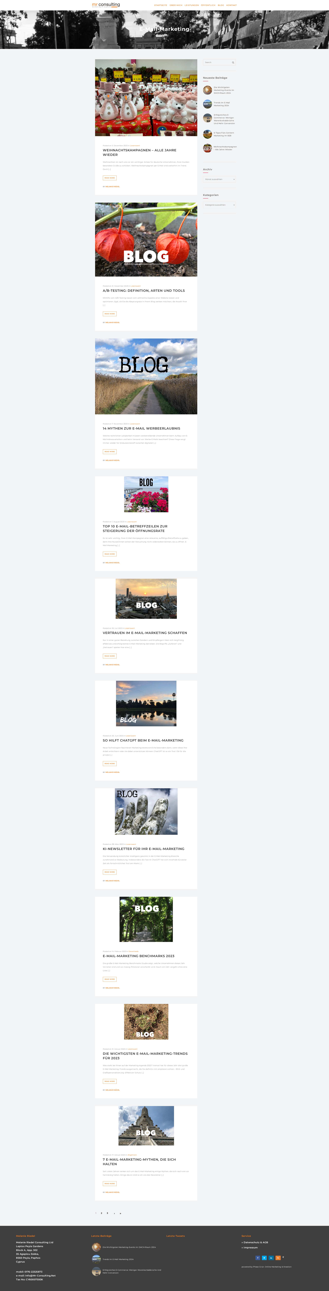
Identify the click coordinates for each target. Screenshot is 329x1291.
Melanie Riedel (113, 187)
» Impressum (250, 1247)
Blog (221, 5)
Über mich (176, 5)
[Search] (233, 62)
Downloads (134, 951)
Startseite (160, 5)
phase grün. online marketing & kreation (272, 1267)
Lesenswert (135, 146)
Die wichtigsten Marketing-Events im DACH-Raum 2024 (224, 90)
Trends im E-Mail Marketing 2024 (118, 1259)
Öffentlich (208, 5)
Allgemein (132, 1155)
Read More (110, 178)
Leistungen (192, 5)
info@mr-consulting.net (40, 1275)
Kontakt (231, 5)
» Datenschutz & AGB (255, 1242)
